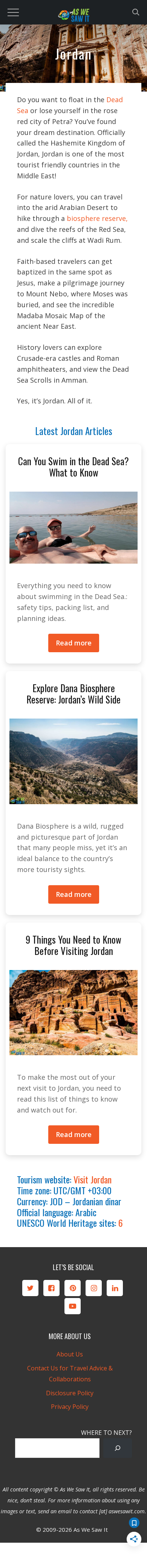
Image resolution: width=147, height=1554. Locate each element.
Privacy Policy (70, 1406)
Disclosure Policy (69, 1393)
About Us (70, 1354)
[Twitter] (30, 1288)
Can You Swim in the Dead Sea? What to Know (73, 466)
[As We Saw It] (73, 17)
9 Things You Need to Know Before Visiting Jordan (73, 945)
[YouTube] (72, 1306)
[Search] (117, 1448)
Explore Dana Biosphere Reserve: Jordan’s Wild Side (73, 693)
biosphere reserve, (96, 218)
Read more (74, 642)
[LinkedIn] (115, 1288)
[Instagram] (94, 1288)
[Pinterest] (72, 1288)
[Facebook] (51, 1288)
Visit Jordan (93, 1179)
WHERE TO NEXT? (106, 1432)
